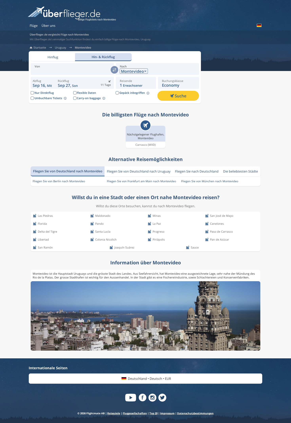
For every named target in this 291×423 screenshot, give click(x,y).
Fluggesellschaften (135, 413)
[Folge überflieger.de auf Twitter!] (162, 398)
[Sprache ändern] (259, 25)
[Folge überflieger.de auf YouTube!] (131, 398)
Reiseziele (113, 413)
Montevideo (83, 47)
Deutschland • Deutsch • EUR (149, 378)
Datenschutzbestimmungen (195, 413)
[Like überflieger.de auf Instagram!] (152, 398)
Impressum (167, 413)
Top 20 (153, 413)
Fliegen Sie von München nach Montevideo (209, 181)
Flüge (34, 25)
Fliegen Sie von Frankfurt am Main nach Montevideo (141, 181)
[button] (68, 83)
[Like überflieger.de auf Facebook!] (142, 398)
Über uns (48, 25)
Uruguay (60, 47)
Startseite (39, 47)
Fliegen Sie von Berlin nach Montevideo (59, 181)
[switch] (114, 70)
